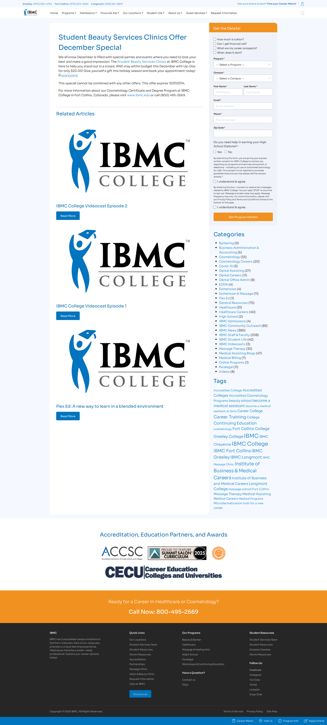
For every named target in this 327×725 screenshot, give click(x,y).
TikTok (253, 684)
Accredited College (228, 390)
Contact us (188, 679)
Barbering (226, 243)
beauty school (240, 400)
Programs (68, 13)
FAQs (185, 684)
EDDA (223, 284)
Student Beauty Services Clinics (141, 61)
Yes (219, 152)
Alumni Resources (140, 654)
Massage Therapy (232, 348)
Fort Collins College (250, 428)
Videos (224, 371)
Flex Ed (224, 298)
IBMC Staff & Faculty (234, 334)
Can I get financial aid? (232, 43)
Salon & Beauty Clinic (141, 674)
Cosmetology (229, 256)
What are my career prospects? (237, 48)
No (230, 152)
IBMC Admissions (232, 321)
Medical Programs (251, 498)
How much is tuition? (230, 39)
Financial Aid (109, 13)
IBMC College (250, 443)
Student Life (154, 13)
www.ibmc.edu (138, 95)
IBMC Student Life (233, 339)
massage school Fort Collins (248, 489)
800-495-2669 (177, 611)
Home (54, 13)
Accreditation (137, 659)
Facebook (255, 669)
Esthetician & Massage (236, 293)
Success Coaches (260, 649)
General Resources (233, 302)
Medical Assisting (256, 493)
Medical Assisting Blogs (237, 353)
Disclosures (140, 694)
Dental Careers (230, 275)
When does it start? (229, 52)
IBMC (251, 435)
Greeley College (228, 436)
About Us (174, 13)
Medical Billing (230, 357)
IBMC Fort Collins (232, 450)
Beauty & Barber (191, 639)
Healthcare (227, 307)
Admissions (87, 13)
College (253, 417)
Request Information (224, 13)
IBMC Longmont (246, 457)
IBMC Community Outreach (240, 325)
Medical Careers (226, 498)
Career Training (230, 416)
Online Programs (231, 362)
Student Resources (141, 649)
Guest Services (195, 13)
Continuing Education (235, 423)
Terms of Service (233, 711)
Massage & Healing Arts (196, 649)
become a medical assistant (242, 403)
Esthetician (227, 289)
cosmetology (223, 429)
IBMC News (228, 330)
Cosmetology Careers (236, 261)
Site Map (272, 711)
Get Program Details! (243, 217)
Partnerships (137, 664)
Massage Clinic (138, 669)
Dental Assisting (231, 270)
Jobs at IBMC (137, 683)
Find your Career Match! (281, 3)
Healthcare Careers (233, 311)
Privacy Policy (255, 711)
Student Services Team (143, 644)
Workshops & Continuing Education (203, 664)
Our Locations (132, 13)
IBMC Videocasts (232, 344)
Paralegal (226, 367)
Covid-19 (226, 266)
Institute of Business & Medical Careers (237, 470)
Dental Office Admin (234, 279)
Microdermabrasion (228, 503)
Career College (250, 410)
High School (228, 316)
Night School (190, 654)
